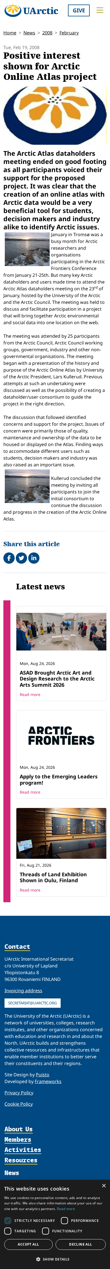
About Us (19, 1129)
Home (9, 33)
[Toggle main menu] (99, 10)
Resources (21, 1160)
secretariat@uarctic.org (32, 1002)
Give (79, 10)
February (69, 33)
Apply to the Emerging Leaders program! (59, 779)
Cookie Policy (19, 1104)
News (29, 33)
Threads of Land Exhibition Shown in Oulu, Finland (53, 877)
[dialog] (55, 1224)
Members (18, 1140)
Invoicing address (23, 990)
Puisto (42, 1075)
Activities (23, 1150)
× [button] (104, 1186)
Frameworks (48, 1081)
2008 (47, 33)
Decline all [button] (80, 1244)
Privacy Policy (19, 1093)
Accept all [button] (28, 1244)
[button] (55, 1259)
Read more (30, 694)
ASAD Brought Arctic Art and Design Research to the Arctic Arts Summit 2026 (57, 678)
